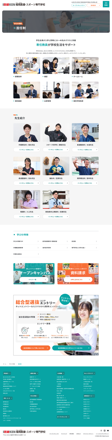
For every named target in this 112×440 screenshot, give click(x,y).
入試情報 (59, 373)
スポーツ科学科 (7, 420)
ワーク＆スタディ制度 (35, 386)
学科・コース (7, 398)
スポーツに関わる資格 (35, 381)
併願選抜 (59, 386)
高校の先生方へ (87, 411)
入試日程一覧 (60, 377)
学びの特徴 (12, 364)
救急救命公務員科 (7, 411)
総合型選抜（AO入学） (62, 381)
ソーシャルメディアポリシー (102, 433)
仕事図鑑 (32, 391)
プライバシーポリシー (88, 433)
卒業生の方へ (86, 406)
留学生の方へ (86, 416)
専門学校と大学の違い (35, 409)
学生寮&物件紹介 (87, 386)
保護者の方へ (86, 409)
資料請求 (93, 5)
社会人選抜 (59, 391)
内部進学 (59, 393)
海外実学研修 (33, 406)
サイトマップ (64, 433)
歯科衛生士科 (6, 416)
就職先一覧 (32, 388)
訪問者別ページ (88, 396)
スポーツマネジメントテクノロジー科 (12, 418)
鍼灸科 (4, 409)
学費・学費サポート (61, 398)
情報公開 (5, 393)
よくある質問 (6, 388)
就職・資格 (33, 373)
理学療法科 (6, 402)
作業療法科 (6, 404)
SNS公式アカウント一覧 (9, 391)
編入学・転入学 (60, 395)
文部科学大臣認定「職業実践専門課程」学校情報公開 (84, 2)
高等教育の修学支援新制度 (63, 405)
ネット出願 (59, 409)
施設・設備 (86, 384)
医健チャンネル (87, 379)
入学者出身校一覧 (87, 381)
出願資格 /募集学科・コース (63, 379)
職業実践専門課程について (9, 386)
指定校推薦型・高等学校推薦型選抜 (65, 388)
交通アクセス (6, 384)
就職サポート (33, 377)
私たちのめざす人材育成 (9, 377)
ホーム (4, 364)
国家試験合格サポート (35, 379)
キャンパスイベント (88, 377)
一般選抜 (59, 384)
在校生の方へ (86, 404)
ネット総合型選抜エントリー (63, 407)
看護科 (4, 413)
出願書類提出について (62, 411)
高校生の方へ (86, 399)
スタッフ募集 (86, 418)
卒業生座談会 (33, 411)
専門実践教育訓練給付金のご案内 (65, 402)
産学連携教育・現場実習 (36, 399)
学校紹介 (6, 373)
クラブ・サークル (87, 388)
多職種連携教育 (34, 404)
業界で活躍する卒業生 (35, 384)
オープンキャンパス (78, 5)
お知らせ (78, 433)
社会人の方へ (86, 402)
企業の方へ (86, 413)
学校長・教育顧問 (7, 379)
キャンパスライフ (88, 373)
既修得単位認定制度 (62, 400)
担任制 (31, 402)
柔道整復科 (6, 406)
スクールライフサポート (89, 391)
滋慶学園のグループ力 (8, 381)
